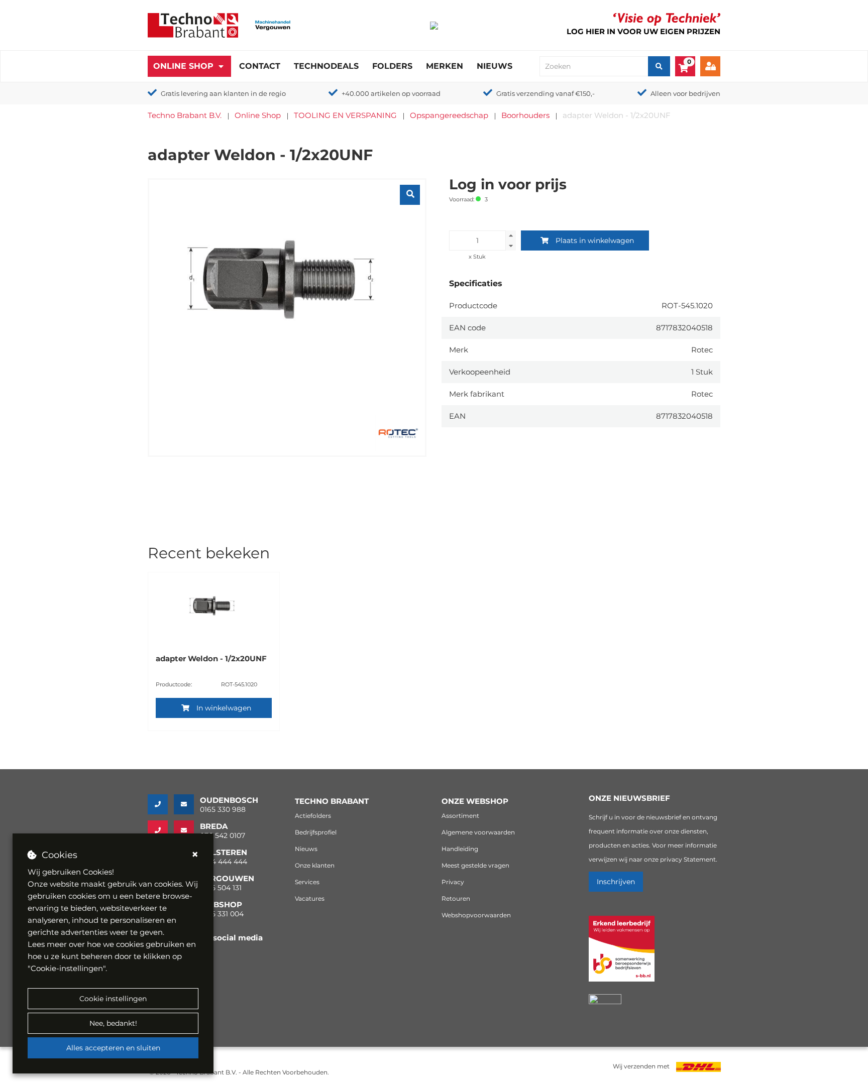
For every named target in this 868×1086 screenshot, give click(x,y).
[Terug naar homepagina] (193, 24)
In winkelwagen (223, 707)
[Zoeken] (659, 66)
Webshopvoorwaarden (476, 915)
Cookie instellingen (113, 998)
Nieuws (494, 66)
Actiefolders (313, 815)
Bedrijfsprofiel (316, 832)
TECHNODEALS (326, 66)
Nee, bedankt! (113, 1023)
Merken (444, 66)
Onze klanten (315, 865)
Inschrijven (616, 881)
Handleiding (460, 849)
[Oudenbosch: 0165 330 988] (161, 804)
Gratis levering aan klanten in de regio (223, 93)
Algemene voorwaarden (478, 832)
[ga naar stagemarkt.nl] (622, 954)
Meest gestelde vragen (475, 865)
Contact (259, 66)
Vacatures (309, 898)
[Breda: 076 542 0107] (161, 830)
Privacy (453, 882)
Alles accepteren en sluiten (113, 1047)
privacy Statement (688, 859)
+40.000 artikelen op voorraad (391, 93)
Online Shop (183, 66)
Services (307, 882)
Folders (392, 66)
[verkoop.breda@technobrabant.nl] (187, 830)
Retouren (456, 898)
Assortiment (460, 815)
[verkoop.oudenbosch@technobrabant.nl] (187, 804)
